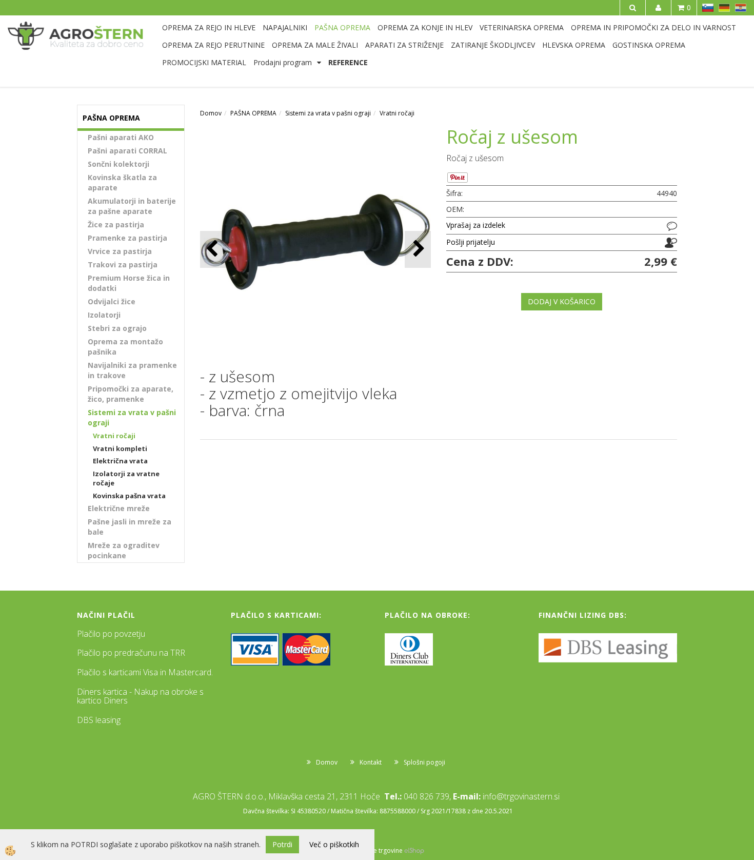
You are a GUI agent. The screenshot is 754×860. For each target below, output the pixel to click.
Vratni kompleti (120, 448)
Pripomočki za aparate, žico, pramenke (130, 394)
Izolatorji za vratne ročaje (126, 478)
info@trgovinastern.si (521, 796)
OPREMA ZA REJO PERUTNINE (213, 45)
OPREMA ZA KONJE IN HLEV (425, 27)
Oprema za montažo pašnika (125, 347)
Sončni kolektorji (118, 164)
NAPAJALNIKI (285, 27)
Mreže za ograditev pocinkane (124, 550)
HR (740, 7)
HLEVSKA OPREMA (573, 45)
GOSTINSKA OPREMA (648, 45)
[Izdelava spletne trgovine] (414, 850)
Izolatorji (104, 315)
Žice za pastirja (116, 224)
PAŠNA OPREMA (342, 27)
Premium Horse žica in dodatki (129, 283)
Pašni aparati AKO (121, 137)
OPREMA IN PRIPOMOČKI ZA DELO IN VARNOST (653, 27)
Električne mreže (119, 508)
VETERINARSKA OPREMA (522, 27)
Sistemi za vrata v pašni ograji (132, 417)
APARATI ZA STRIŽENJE (404, 45)
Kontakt (371, 762)
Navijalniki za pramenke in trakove (132, 370)
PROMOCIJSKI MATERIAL (204, 62)
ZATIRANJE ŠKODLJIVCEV (493, 45)
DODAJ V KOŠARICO (562, 301)
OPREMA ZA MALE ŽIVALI (315, 45)
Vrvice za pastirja (120, 251)
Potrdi (282, 844)
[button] (418, 249)
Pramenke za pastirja (127, 238)
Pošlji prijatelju (470, 242)
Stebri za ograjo (117, 328)
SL (707, 7)
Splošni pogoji (424, 762)
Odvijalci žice (111, 301)
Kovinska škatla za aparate (122, 182)
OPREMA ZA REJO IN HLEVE (208, 27)
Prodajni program (282, 62)
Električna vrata (120, 460)
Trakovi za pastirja (122, 264)
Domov (211, 113)
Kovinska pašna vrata (129, 495)
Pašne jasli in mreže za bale (129, 527)
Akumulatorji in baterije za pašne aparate (132, 206)
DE (724, 7)
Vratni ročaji (114, 435)
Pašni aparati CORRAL (127, 150)
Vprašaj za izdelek (475, 225)
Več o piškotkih (334, 844)
